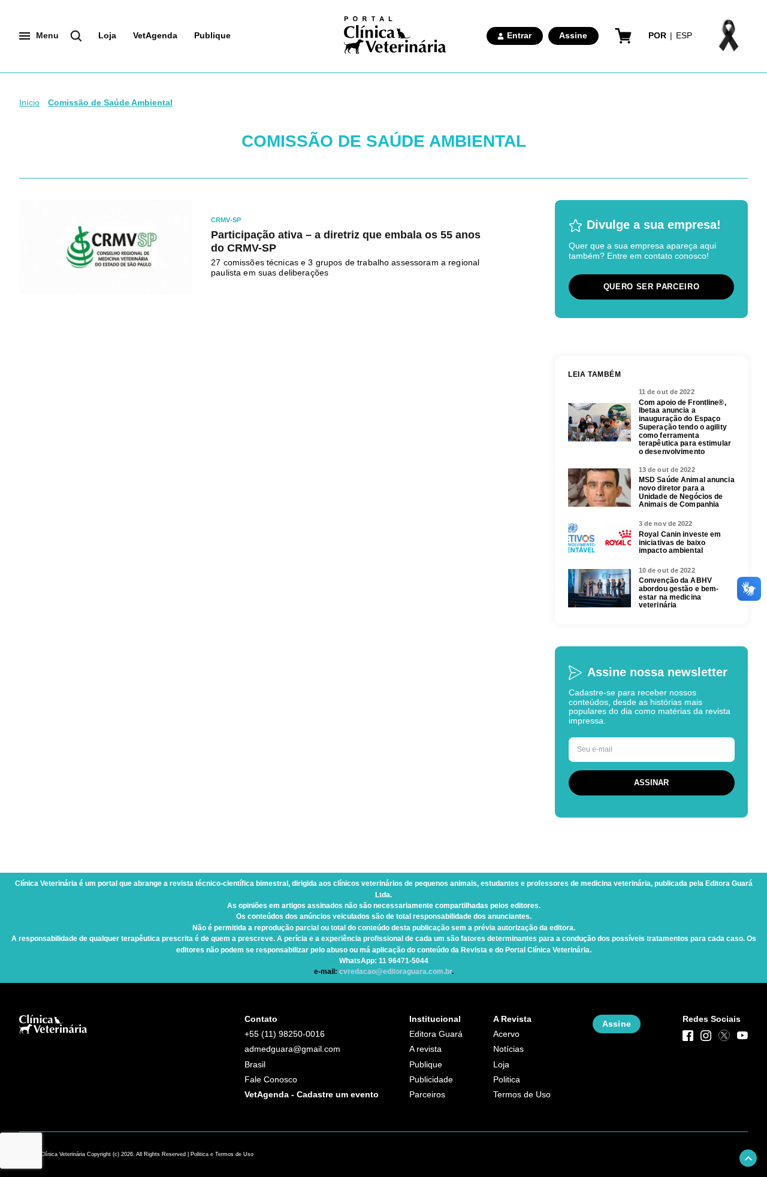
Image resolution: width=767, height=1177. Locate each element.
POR (657, 35)
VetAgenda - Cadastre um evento (311, 1094)
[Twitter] (723, 1035)
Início (29, 102)
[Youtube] (742, 1035)
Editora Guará (436, 1034)
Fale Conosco (270, 1079)
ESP (684, 35)
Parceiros (427, 1094)
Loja (107, 35)
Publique (212, 35)
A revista (425, 1049)
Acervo (506, 1034)
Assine (573, 35)
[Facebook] (688, 1035)
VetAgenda (155, 35)
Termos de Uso (522, 1094)
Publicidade (431, 1079)
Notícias (508, 1049)
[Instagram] (705, 1035)
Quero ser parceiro (651, 286)
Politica (506, 1079)
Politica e (202, 1154)
